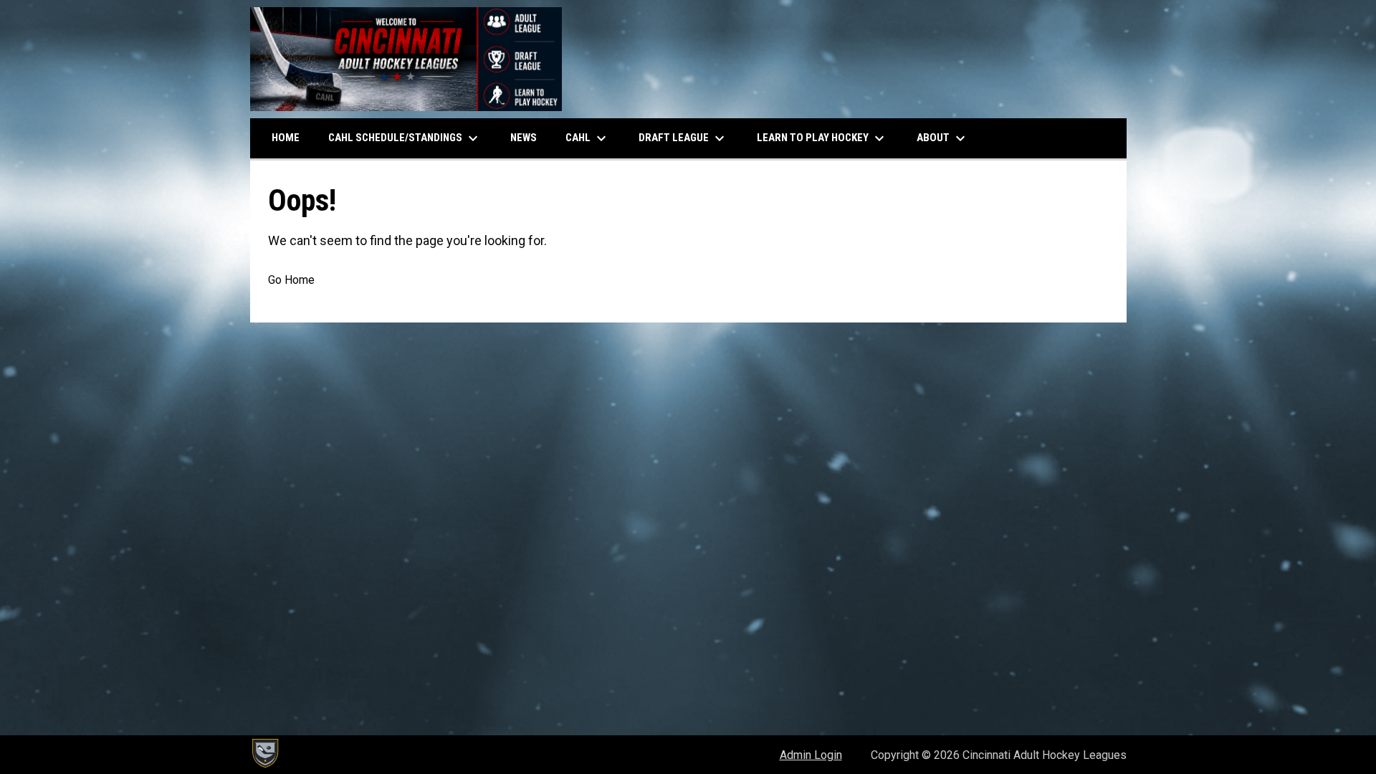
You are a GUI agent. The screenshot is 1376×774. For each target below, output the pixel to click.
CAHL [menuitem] (587, 138)
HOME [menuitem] (286, 137)
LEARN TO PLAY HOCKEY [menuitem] (822, 138)
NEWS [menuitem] (523, 137)
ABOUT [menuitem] (943, 138)
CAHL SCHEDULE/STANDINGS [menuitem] (405, 138)
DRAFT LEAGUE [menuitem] (683, 138)
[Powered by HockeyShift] (264, 753)
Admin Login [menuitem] (811, 755)
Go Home (291, 280)
